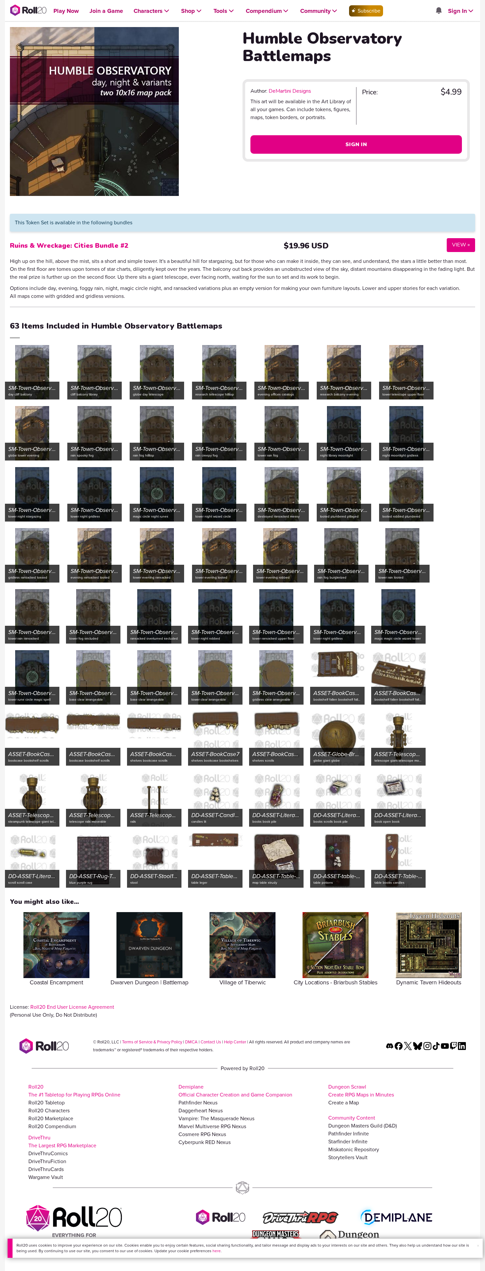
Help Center (235, 1042)
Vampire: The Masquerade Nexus (216, 1118)
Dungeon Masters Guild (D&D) (362, 1125)
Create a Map (343, 1102)
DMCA (191, 1042)
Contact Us (211, 1042)
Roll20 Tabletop (46, 1102)
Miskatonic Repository (353, 1149)
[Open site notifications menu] (438, 11)
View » (458, 244)
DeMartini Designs (290, 91)
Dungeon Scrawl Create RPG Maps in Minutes (361, 1090)
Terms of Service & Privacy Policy (152, 1042)
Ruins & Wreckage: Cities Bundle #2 (69, 245)
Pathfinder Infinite (348, 1133)
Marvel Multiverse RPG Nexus (212, 1126)
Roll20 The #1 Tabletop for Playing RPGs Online (74, 1090)
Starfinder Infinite (348, 1141)
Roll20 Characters (49, 1110)
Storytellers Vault (348, 1157)
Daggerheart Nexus (200, 1110)
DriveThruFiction (47, 1161)
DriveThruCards (46, 1169)
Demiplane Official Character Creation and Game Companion (235, 1090)
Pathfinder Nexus (197, 1102)
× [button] (478, 1246)
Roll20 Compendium (52, 1126)
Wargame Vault (45, 1177)
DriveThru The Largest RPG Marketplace (62, 1141)
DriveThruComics (48, 1153)
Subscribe (368, 11)
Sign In (356, 144)
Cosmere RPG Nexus (202, 1134)
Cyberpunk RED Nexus (204, 1142)
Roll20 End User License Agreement (72, 1007)
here (216, 1251)
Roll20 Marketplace (50, 1118)
